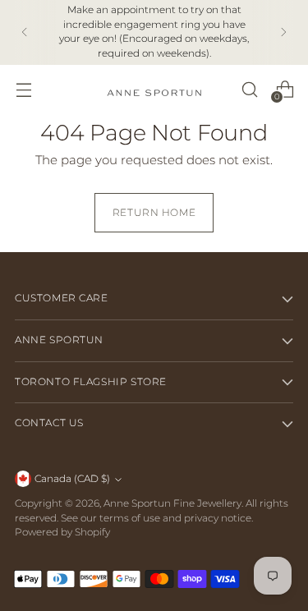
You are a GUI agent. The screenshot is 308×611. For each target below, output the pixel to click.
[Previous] (25, 32)
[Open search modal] (249, 89)
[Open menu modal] (23, 89)
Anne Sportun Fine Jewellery (172, 503)
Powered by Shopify (62, 532)
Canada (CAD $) (72, 479)
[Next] (283, 32)
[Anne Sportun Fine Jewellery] (154, 89)
